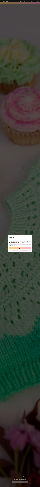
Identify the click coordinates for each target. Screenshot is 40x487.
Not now (13, 250)
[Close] (31, 236)
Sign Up (20, 248)
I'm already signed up (25, 250)
